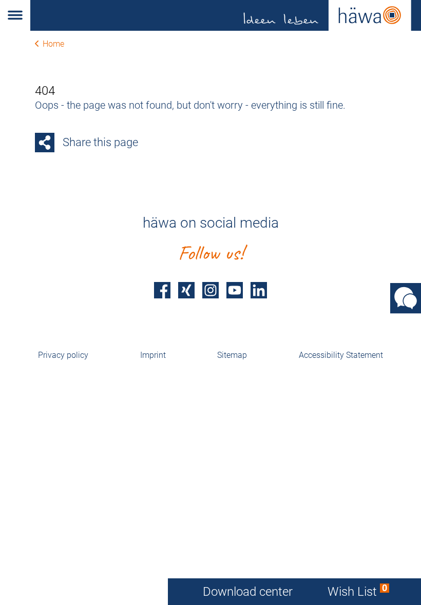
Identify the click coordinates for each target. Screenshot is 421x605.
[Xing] (186, 289)
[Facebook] (162, 289)
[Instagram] (210, 289)
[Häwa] (225, 15)
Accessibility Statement (341, 355)
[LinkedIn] (259, 289)
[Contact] (405, 298)
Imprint (153, 355)
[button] (15, 15)
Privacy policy (63, 355)
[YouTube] (234, 289)
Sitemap (232, 355)
